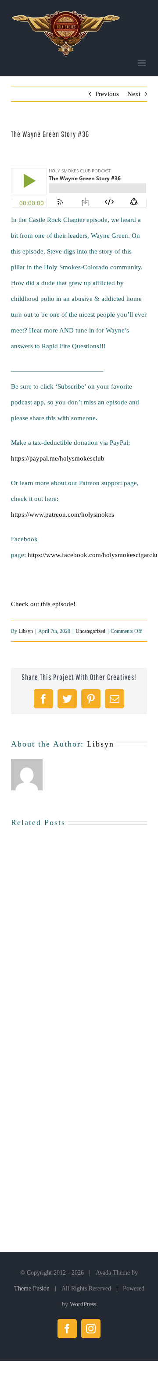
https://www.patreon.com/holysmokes (62, 514)
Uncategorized (90, 631)
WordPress (83, 1304)
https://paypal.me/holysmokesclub (57, 458)
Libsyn (25, 631)
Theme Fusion (32, 1288)
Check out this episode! (43, 604)
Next (133, 93)
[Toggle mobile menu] (142, 63)
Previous (107, 93)
